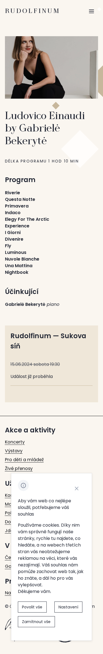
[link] (15, 442)
